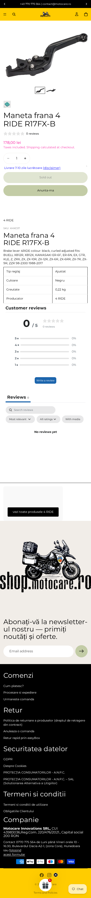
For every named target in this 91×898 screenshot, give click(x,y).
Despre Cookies (14, 766)
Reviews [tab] (18, 397)
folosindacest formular (14, 852)
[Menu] (5, 14)
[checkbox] (73, 419)
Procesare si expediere (19, 693)
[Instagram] (49, 875)
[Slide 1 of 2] (40, 90)
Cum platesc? (13, 686)
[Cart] (86, 14)
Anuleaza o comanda (18, 731)
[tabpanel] (45, 441)
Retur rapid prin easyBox (21, 738)
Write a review (45, 380)
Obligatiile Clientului (18, 811)
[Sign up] (81, 651)
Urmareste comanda (18, 699)
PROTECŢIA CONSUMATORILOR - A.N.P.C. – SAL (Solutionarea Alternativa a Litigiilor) (38, 781)
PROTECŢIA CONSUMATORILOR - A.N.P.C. (34, 773)
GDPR (7, 759)
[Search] (14, 14)
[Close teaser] (56, 875)
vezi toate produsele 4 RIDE (33, 512)
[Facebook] (41, 875)
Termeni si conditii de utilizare (25, 804)
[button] (45, 338)
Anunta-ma (45, 190)
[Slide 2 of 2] (51, 90)
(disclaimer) (52, 168)
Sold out (45, 177)
